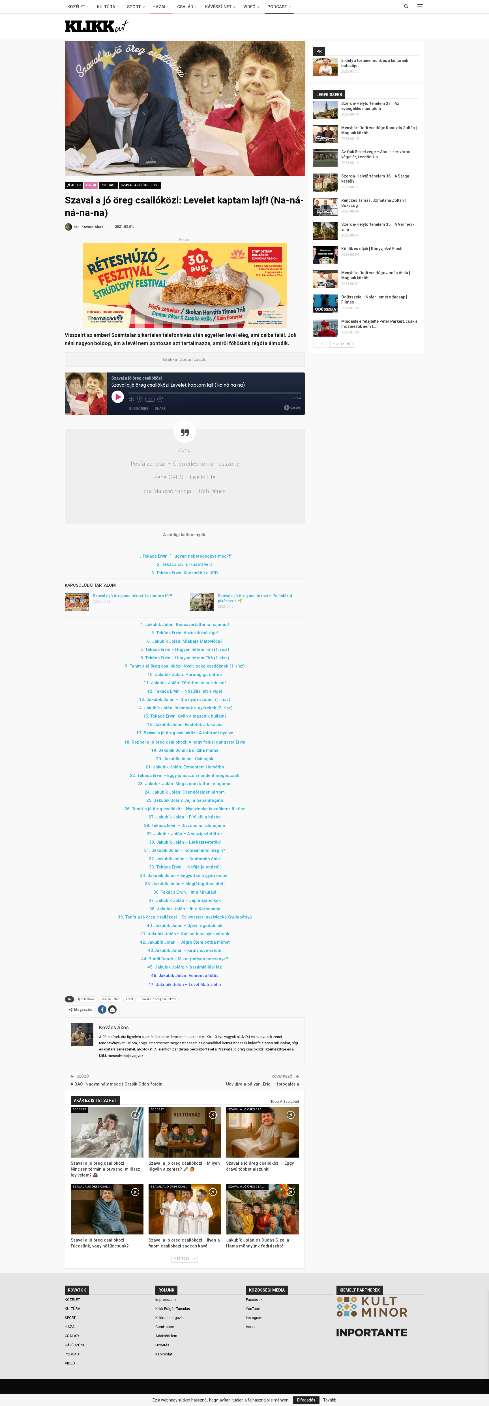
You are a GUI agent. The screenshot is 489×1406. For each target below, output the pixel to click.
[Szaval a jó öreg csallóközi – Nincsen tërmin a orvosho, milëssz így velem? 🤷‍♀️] (107, 1132)
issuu (250, 1327)
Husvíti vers (201, 564)
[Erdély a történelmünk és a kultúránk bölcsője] (325, 67)
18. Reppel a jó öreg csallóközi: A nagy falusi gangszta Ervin (184, 742)
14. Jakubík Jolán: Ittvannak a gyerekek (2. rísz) (185, 707)
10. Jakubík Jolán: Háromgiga (184, 674)
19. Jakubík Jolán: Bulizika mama (184, 750)
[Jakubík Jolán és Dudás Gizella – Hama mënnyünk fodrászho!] (262, 1209)
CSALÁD (185, 6)
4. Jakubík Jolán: (158, 624)
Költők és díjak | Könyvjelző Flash (371, 248)
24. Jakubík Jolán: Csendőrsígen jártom (185, 792)
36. (184, 892)
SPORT (134, 6)
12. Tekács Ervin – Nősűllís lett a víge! (184, 691)
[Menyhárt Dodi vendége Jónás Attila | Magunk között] (325, 279)
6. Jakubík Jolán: (164, 641)
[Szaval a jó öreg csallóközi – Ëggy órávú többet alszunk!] (262, 1132)
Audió (75, 185)
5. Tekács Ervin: (167, 632)
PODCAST (277, 6)
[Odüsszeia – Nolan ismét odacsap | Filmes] (325, 303)
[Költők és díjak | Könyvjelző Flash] (325, 255)
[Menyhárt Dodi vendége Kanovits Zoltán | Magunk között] (325, 134)
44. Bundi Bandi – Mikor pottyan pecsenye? (184, 958)
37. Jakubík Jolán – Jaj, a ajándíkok (185, 900)
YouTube (253, 1309)
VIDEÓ (249, 6)
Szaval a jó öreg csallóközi (141, 185)
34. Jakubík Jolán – (184, 875)
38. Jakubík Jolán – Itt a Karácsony (184, 908)
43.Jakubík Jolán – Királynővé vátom (184, 950)
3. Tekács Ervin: (167, 572)
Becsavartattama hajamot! (202, 624)
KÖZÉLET (76, 6)
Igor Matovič (86, 999)
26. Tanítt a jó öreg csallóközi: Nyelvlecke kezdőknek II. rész (185, 808)
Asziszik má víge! (201, 632)
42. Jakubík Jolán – (185, 942)
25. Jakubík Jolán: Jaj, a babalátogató (184, 800)
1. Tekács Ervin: (154, 556)
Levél (129, 999)
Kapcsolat (163, 1354)
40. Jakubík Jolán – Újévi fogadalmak (184, 925)
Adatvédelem (166, 1336)
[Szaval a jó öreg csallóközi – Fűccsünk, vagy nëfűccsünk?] (107, 1209)
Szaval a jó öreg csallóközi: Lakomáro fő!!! (132, 595)
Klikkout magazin (169, 1318)
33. (185, 867)
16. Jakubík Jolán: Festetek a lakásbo (185, 724)
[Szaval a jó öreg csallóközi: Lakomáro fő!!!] (77, 602)
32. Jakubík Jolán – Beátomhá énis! (185, 858)
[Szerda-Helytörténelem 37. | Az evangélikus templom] (325, 110)
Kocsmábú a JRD (201, 572)
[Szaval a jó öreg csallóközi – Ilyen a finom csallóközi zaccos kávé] (185, 1209)
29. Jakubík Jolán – (185, 833)
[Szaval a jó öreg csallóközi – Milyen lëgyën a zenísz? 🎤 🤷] (185, 1132)
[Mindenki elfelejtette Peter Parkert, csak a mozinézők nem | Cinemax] (325, 328)
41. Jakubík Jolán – (184, 933)
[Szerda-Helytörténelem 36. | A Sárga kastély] (325, 183)
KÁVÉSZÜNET (218, 6)
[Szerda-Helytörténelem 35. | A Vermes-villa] (325, 231)
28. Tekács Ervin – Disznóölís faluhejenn (184, 825)
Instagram (254, 1318)
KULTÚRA (106, 6)
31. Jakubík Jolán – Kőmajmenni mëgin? (184, 850)
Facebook (254, 1299)
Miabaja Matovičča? (202, 641)
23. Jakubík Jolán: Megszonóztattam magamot (185, 783)
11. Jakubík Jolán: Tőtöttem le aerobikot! (184, 682)
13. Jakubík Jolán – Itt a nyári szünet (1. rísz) (184, 699)
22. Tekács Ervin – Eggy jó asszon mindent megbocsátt (185, 775)
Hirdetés (162, 1345)
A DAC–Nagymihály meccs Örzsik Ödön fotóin (116, 1084)
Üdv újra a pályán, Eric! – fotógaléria (262, 1084)
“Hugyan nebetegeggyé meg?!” (201, 556)
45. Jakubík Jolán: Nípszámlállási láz (184, 967)
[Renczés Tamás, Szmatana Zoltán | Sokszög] (325, 207)
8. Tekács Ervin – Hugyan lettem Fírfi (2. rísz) (184, 657)
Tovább (329, 1400)
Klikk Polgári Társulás (172, 1309)
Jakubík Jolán (110, 999)
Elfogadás (306, 1400)
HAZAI (159, 6)
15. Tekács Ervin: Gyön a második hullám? (185, 716)
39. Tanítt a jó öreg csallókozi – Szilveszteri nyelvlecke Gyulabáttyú (185, 917)
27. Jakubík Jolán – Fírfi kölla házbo (185, 817)
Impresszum (165, 1299)
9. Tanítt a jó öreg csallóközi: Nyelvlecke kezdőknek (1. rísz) (185, 666)
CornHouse (164, 1327)
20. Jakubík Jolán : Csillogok (184, 758)
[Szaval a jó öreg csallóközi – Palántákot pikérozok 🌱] (202, 602)
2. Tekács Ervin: (173, 564)
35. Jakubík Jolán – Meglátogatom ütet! (185, 883)
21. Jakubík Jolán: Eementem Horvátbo (184, 767)
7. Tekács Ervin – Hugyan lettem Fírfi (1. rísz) (184, 649)
